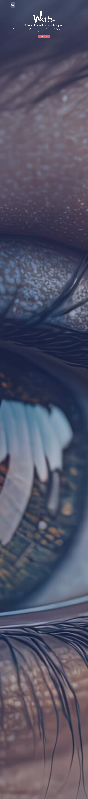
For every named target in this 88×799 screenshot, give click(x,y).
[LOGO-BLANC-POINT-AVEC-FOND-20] (13, 2)
